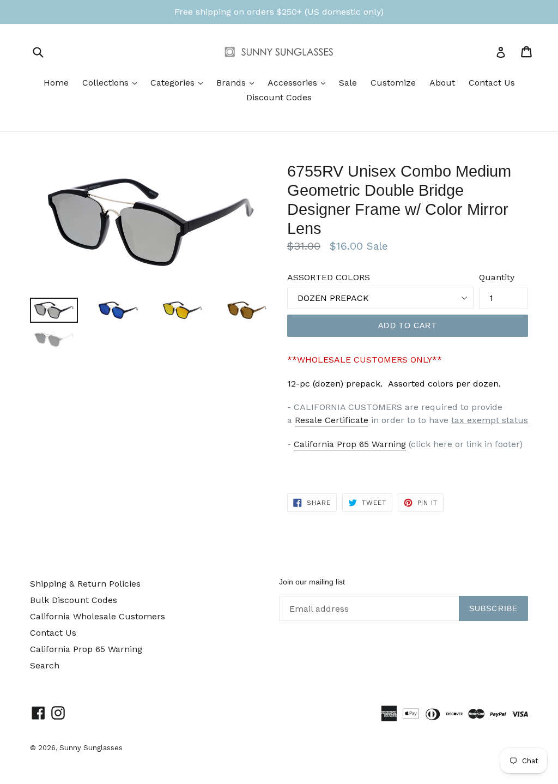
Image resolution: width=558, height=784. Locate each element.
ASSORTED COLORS (328, 277)
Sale (348, 82)
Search (44, 665)
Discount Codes (279, 97)
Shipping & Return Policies (85, 583)
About (442, 82)
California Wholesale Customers (97, 616)
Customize (393, 82)
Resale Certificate (331, 420)
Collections (112, 82)
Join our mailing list (312, 581)
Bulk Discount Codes (73, 600)
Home (56, 82)
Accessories (299, 82)
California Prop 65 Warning (350, 444)
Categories (179, 82)
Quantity (496, 277)
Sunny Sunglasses (91, 748)
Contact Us (492, 82)
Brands (237, 82)
